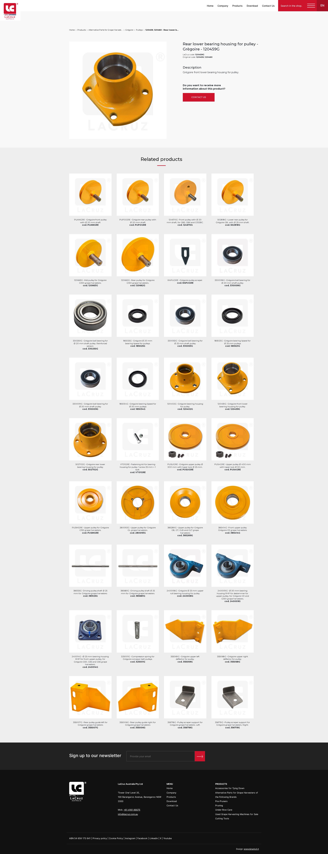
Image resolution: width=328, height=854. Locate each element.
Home (210, 5)
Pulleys (139, 30)
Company (222, 5)
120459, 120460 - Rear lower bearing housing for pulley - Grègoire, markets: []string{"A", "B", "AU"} (162, 30)
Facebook (142, 838)
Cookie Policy (116, 838)
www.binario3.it (251, 849)
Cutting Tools (222, 818)
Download (252, 5)
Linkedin (153, 838)
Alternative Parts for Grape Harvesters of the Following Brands (105, 30)
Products (237, 5)
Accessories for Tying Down (229, 788)
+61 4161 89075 (132, 810)
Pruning (219, 805)
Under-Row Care (223, 810)
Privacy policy (100, 838)
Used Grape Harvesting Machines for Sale (236, 814)
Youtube (167, 838)
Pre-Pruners (221, 801)
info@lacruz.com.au (128, 814)
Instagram (130, 838)
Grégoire (129, 30)
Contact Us (268, 5)
